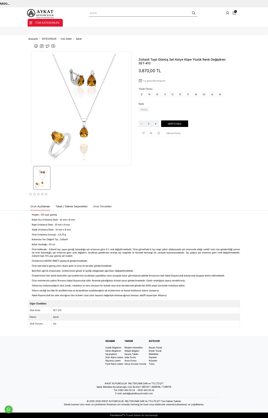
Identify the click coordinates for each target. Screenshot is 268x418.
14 (212, 94)
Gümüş (144, 109)
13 (172, 94)
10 (157, 94)
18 (196, 94)
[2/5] (32, 194)
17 (188, 94)
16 (149, 94)
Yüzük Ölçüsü (145, 88)
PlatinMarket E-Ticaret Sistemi (125, 415)
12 (142, 94)
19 (220, 94)
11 (165, 94)
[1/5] (31, 194)
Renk (141, 104)
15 (180, 94)
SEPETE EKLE (174, 123)
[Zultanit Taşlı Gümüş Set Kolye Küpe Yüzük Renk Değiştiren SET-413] (81, 108)
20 (204, 94)
